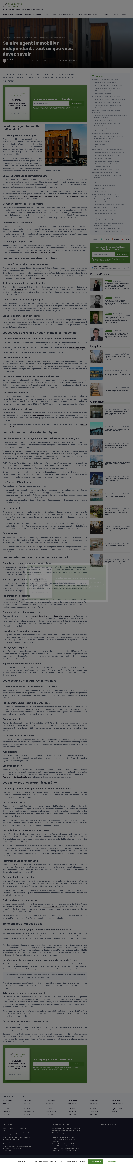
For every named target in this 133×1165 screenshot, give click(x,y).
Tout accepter (96, 1162)
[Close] (104, 567)
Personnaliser (111, 1162)
